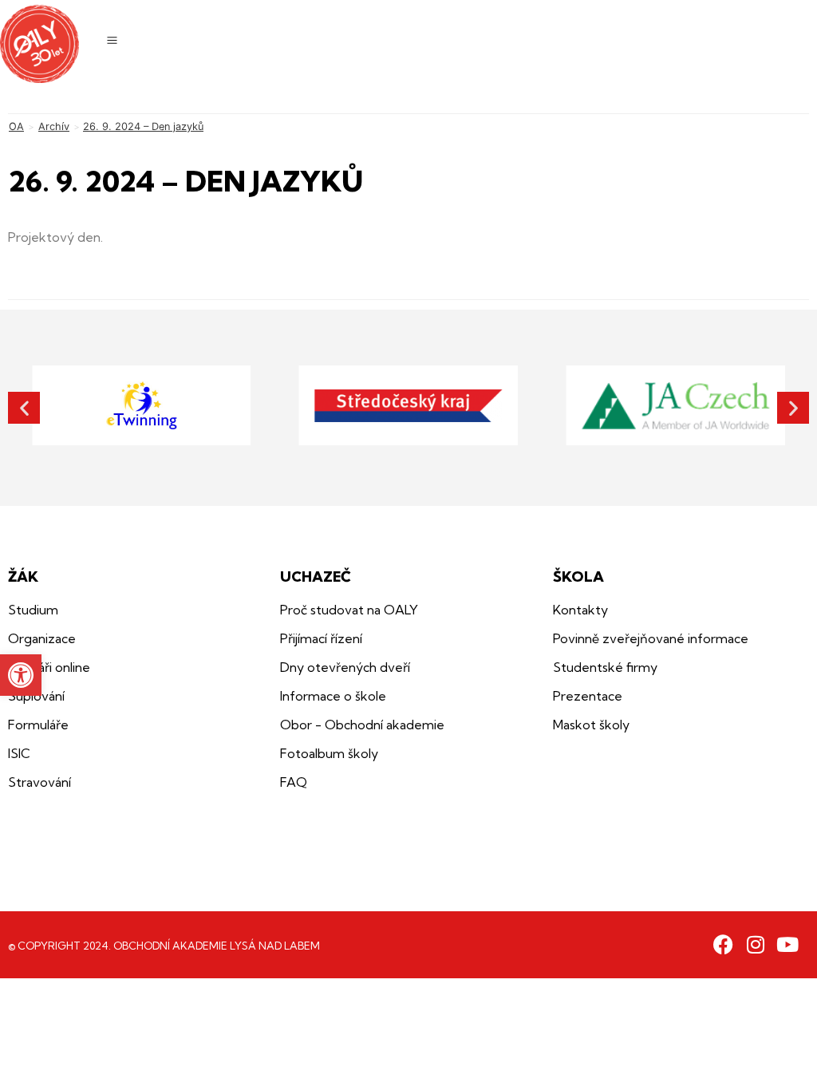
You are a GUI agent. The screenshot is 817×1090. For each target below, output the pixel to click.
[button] (20, 675)
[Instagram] (755, 944)
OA (16, 126)
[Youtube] (787, 944)
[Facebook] (723, 944)
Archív (53, 126)
